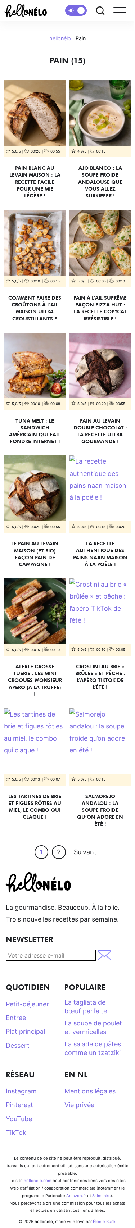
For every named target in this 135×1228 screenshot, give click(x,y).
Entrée (16, 1018)
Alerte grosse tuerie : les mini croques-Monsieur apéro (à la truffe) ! (35, 680)
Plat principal (25, 1031)
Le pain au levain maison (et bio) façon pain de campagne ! (34, 553)
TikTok (16, 1132)
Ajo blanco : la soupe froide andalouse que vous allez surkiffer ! (100, 182)
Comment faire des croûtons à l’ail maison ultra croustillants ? (34, 308)
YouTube (19, 1119)
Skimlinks (101, 1195)
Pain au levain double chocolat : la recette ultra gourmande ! (100, 431)
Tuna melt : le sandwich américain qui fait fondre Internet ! (34, 431)
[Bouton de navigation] (121, 10)
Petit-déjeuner (27, 1004)
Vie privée (79, 1105)
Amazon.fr (76, 1195)
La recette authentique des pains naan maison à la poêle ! (100, 553)
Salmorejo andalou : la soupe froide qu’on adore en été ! (100, 810)
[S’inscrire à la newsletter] (105, 955)
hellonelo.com (37, 1180)
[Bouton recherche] (100, 10)
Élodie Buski (105, 1221)
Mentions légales (90, 1091)
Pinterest (19, 1105)
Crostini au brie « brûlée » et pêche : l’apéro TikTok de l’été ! (100, 676)
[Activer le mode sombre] (76, 10)
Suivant (85, 852)
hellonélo (60, 38)
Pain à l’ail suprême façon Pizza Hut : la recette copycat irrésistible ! (100, 308)
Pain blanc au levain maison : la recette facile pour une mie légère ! (34, 182)
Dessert (18, 1045)
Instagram (21, 1091)
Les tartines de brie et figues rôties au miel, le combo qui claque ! (34, 806)
